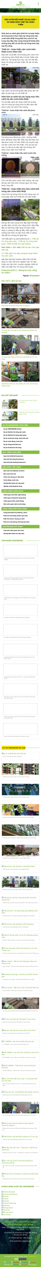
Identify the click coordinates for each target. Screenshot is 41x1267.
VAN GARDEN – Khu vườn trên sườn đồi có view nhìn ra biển (19, 1057)
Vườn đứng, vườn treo (11, 480)
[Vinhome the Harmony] (9, 1194)
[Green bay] (5, 1210)
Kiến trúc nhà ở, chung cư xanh (14, 519)
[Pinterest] (15, 1262)
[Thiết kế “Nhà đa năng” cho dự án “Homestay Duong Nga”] (20, 936)
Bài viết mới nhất (9, 395)
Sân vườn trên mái (9, 474)
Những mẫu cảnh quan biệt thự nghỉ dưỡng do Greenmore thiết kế (20, 1129)
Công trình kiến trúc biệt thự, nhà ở (15, 512)
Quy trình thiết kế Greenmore (13, 456)
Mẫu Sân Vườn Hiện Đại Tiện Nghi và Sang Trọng (16, 1022)
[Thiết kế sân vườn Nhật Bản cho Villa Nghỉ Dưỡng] (20, 850)
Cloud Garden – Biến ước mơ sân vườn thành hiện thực (18, 990)
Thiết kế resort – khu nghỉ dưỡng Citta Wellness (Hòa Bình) (19, 916)
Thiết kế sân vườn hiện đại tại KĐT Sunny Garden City (18, 889)
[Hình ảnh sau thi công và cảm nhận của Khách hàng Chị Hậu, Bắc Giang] (20, 689)
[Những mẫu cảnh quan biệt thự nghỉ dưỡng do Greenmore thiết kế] (20, 1124)
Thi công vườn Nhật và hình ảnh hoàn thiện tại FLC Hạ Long (19, 1115)
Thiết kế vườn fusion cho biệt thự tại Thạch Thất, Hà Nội (18, 817)
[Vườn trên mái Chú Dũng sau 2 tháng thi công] (20, 729)
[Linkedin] (14, 1264)
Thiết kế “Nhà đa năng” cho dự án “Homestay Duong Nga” (19, 940)
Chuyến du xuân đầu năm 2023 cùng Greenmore (17, 637)
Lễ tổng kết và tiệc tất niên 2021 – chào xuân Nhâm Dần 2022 (19, 677)
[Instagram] (23, 1264)
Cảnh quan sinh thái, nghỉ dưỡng (14, 495)
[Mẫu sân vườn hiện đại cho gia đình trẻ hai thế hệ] (20, 1030)
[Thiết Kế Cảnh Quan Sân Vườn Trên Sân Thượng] (20, 769)
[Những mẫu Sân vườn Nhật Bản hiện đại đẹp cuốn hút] (20, 1092)
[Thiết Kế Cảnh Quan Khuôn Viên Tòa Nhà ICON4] (20, 789)
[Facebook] (24, 1262)
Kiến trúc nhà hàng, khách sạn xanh (15, 515)
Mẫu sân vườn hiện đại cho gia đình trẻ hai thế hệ (16, 1033)
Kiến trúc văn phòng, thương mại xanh (16, 522)
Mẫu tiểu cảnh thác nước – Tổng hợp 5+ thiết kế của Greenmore (20, 1152)
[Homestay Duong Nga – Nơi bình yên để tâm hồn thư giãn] (20, 975)
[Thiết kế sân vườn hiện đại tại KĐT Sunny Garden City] (20, 882)
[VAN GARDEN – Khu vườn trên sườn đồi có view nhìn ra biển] (20, 1053)
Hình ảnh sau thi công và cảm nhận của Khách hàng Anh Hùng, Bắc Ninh (19, 717)
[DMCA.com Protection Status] (21, 1259)
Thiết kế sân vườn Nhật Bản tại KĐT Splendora (15, 927)
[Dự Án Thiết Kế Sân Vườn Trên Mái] (20, 753)
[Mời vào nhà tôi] (7, 1212)
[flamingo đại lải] (7, 1207)
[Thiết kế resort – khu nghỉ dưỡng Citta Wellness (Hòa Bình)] (20, 912)
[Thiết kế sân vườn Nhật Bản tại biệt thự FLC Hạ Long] (20, 1136)
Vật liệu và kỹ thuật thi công (12, 486)
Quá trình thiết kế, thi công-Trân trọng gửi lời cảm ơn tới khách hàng (19, 657)
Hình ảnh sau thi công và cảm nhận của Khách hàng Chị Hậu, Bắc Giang (19, 697)
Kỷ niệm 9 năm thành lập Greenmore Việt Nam (17, 617)
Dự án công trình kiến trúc (12, 444)
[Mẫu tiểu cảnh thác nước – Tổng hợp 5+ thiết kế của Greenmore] (20, 1149)
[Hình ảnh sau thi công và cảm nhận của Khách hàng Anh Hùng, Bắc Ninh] (20, 709)
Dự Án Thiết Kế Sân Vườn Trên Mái (12, 756)
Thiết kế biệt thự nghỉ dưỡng (19, 244)
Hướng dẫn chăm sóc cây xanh (13, 483)
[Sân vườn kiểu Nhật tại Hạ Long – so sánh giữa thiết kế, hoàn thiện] (20, 1080)
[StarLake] (5, 1201)
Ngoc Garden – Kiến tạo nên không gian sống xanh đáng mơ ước (20, 966)
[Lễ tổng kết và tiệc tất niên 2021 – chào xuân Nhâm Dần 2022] (20, 669)
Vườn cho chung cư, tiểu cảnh (13, 477)
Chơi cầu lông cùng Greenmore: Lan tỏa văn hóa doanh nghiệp (19, 558)
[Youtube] (32, 1262)
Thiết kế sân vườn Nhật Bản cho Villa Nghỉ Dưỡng (16, 858)
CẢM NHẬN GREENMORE (12, 540)
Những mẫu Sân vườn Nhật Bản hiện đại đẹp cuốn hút (17, 1095)
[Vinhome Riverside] (8, 1191)
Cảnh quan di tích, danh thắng (13, 501)
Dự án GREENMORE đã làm (12, 429)
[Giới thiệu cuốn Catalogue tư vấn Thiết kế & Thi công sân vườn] (20, 590)
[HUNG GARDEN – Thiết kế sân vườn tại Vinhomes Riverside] (20, 1066)
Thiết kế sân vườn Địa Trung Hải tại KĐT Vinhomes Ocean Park (20, 902)
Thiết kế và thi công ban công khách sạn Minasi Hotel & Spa (19, 837)
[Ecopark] (4, 1198)
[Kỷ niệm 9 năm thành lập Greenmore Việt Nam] (20, 610)
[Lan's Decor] (6, 1214)
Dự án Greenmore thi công (12, 447)
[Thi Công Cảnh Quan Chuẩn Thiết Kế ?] (9, 404)
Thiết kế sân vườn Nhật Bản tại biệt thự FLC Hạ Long (17, 1139)
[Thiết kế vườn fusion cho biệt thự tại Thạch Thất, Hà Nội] (20, 810)
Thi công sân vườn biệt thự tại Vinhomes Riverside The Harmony (20, 1011)
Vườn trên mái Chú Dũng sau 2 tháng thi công (16, 736)
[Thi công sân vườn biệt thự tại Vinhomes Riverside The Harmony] (20, 1003)
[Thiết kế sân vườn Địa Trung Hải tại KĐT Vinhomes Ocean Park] (20, 899)
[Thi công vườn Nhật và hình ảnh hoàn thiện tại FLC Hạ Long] (20, 1107)
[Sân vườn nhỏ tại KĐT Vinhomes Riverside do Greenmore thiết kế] (20, 1162)
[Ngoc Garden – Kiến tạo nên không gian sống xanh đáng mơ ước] (20, 962)
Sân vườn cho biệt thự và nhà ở (13, 471)
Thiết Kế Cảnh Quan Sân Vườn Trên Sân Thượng (16, 777)
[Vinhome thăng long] (8, 1203)
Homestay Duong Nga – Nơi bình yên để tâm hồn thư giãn (18, 979)
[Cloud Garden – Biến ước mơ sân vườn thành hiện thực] (20, 987)
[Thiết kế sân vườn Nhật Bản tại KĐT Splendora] (20, 924)
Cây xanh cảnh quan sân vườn (13, 530)
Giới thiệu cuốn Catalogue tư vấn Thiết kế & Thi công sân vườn (20, 598)
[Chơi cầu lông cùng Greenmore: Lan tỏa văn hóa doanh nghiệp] (20, 550)
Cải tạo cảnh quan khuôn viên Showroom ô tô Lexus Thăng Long (20, 953)
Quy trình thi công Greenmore (13, 459)
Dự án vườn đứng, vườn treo (13, 441)
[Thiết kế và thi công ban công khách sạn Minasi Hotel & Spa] (20, 830)
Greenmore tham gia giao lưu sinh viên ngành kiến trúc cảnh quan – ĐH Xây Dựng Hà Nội (19, 578)
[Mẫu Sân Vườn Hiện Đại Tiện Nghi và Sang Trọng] (20, 1019)
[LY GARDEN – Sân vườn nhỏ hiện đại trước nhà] (20, 1041)
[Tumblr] (7, 1264)
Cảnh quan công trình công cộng (14, 498)
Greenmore (35, 276)
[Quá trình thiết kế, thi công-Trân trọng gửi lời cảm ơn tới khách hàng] (20, 649)
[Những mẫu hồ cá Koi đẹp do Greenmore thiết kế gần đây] (20, 1175)
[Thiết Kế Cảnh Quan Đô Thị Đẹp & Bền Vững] (9, 415)
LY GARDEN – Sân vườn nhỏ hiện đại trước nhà (15, 1044)
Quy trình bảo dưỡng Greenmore (14, 462)
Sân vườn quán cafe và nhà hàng (14, 504)
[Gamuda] (5, 1196)
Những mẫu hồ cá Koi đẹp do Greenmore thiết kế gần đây (18, 1179)
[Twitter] (7, 1262)
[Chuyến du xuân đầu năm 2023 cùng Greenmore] (20, 630)
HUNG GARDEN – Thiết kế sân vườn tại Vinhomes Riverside (19, 1070)
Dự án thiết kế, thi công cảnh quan (14, 435)
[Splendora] (5, 1205)
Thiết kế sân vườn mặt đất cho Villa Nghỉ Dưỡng (16, 869)
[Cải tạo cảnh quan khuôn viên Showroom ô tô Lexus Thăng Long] (20, 949)
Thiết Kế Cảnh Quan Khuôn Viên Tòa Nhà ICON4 (16, 797)
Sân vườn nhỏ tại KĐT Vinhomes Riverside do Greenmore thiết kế (20, 1166)
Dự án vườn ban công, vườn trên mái (15, 438)
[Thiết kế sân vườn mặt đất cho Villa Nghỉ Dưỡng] (20, 866)
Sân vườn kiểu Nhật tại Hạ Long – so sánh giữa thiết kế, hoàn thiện (19, 1084)
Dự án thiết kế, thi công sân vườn (14, 432)
